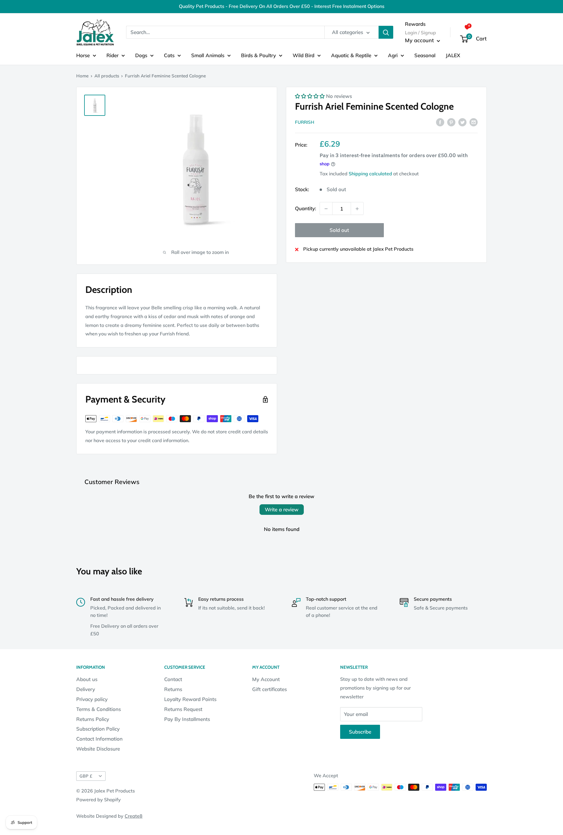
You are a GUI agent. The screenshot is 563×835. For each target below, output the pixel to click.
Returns (173, 689)
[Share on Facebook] (440, 121)
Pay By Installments (187, 719)
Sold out (339, 230)
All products (106, 76)
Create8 (134, 816)
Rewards (415, 24)
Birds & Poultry (258, 55)
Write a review (282, 509)
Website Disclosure (98, 749)
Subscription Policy (98, 729)
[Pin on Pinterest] (451, 121)
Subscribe (360, 732)
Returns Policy (92, 719)
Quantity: (305, 209)
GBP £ (85, 776)
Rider (112, 55)
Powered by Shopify (98, 799)
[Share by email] (473, 121)
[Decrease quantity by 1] (326, 209)
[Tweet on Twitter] (462, 121)
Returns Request (183, 709)
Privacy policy (92, 699)
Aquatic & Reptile (351, 55)
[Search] (386, 32)
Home (82, 76)
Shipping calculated (370, 173)
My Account (266, 679)
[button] (310, 96)
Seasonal (424, 55)
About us (86, 679)
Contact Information (99, 739)
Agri (393, 55)
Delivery (85, 689)
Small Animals (207, 55)
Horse (83, 55)
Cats (169, 55)
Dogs (141, 55)
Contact (173, 679)
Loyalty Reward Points (190, 699)
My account (420, 40)
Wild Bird (303, 55)
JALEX (453, 55)
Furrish (304, 122)
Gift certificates (269, 689)
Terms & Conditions (98, 709)
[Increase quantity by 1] (357, 209)
